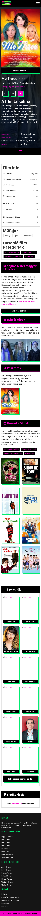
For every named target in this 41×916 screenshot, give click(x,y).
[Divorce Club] (31, 530)
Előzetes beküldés (20, 70)
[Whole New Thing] (10, 559)
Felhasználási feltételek (10, 900)
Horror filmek (6, 879)
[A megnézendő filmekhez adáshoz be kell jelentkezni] (13, 93)
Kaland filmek (6, 876)
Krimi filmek (5, 870)
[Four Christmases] (10, 530)
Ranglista (4, 906)
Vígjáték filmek (6, 882)
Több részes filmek (8, 858)
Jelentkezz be (17, 803)
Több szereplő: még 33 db (20, 779)
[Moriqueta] (31, 500)
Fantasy (4, 87)
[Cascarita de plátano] (10, 471)
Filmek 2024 (6, 840)
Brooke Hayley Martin (25, 140)
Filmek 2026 (6, 846)
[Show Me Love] (31, 471)
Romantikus (20, 87)
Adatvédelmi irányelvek (10, 897)
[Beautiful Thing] (10, 500)
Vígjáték (12, 87)
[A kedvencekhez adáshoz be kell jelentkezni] (5, 93)
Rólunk (4, 894)
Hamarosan (5, 849)
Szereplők (5, 852)
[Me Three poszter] (20, 38)
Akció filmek (5, 867)
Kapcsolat (5, 903)
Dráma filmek (6, 873)
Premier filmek (7, 855)
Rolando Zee (27, 137)
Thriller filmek (6, 885)
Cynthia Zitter (7, 140)
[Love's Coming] (31, 559)
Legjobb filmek (6, 837)
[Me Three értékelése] (20, 93)
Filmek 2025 (6, 843)
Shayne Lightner (28, 134)
